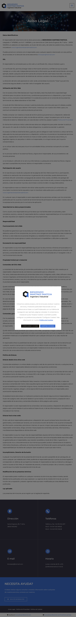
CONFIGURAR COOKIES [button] (30, 326)
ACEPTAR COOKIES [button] (47, 326)
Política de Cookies (46, 320)
